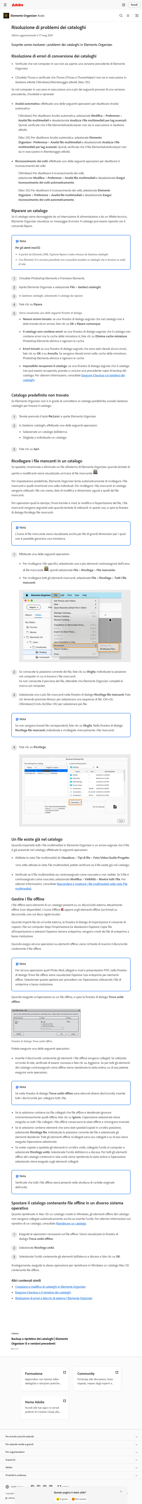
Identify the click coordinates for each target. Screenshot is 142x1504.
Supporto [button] (10, 1459)
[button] (123, 5)
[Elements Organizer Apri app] (137, 15)
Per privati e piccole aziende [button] (20, 1436)
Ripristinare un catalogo (71, 1223)
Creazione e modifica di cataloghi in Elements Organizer (50, 1287)
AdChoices (12, 1498)
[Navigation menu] (5, 5)
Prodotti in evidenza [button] (16, 1475)
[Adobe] (17, 5)
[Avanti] (101, 1344)
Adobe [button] (9, 1467)
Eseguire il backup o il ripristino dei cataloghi (43, 1292)
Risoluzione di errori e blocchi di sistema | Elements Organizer (53, 1298)
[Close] (121, 1491)
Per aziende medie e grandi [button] (19, 1444)
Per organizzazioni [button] (15, 1452)
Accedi (134, 4)
